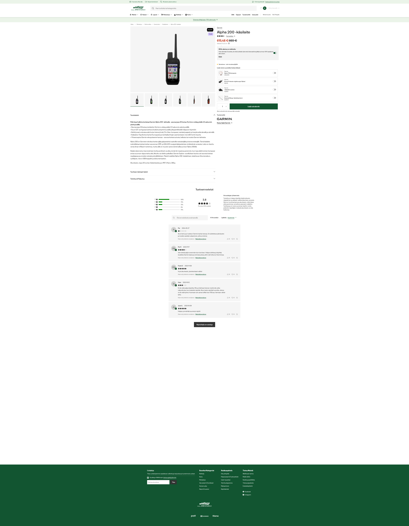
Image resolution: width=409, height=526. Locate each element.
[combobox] (232, 217)
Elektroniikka (148, 24)
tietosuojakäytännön (169, 477)
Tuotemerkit (246, 15)
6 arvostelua (229, 36)
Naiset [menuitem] (144, 15)
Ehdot (220, 56)
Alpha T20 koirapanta (230, 73)
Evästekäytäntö (248, 486)
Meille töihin (246, 477)
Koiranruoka (203, 486)
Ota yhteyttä (225, 474)
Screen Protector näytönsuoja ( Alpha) (234, 81)
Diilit (232, 15)
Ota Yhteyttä (275, 14)
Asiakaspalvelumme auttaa (272, 2)
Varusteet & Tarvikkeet (206, 483)
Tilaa (173, 482)
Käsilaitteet (165, 24)
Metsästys (139, 24)
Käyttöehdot (225, 489)
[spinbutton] (222, 106)
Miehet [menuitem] (134, 15)
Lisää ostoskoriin (254, 106)
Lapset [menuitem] (155, 15)
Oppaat (238, 15)
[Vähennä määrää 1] (218, 106)
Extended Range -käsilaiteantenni (233, 98)
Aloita (132, 24)
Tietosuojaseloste (248, 483)
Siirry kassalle (273, 8)
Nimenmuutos (267, 14)
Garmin (219, 28)
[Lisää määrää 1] (226, 106)
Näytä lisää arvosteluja (205, 325)
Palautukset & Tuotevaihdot (229, 477)
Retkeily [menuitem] (178, 15)
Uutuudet (255, 15)
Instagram (248, 495)
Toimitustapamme (227, 483)
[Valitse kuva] (137, 100)
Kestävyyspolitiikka (249, 480)
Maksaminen (225, 486)
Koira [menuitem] (189, 15)
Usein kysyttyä (225, 480)
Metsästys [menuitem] (166, 15)
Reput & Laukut (204, 489)
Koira (200, 477)
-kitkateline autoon (229, 90)
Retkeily (201, 474)
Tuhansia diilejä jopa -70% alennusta (204, 20)
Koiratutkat (157, 24)
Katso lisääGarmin (223, 123)
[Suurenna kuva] (172, 59)
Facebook (248, 492)
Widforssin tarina (248, 474)
